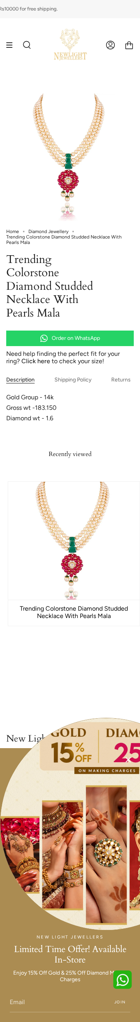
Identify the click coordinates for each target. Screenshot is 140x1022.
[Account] (110, 45)
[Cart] (129, 45)
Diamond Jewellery (48, 231)
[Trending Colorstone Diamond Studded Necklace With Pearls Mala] (74, 541)
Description (20, 379)
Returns (121, 379)
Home (12, 231)
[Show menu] (12, 45)
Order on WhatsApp (76, 338)
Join (120, 1002)
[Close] (128, 760)
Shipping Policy (72, 379)
